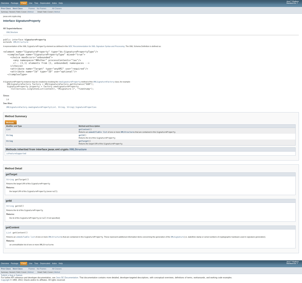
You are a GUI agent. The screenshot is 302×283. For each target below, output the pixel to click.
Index (54, 3)
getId (81, 135)
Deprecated (45, 3)
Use (30, 3)
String (9, 135)
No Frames (41, 8)
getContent (84, 129)
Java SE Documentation (67, 277)
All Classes (57, 8)
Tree (36, 3)
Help (61, 3)
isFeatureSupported (16, 153)
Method (31, 12)
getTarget (84, 141)
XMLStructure (12, 32)
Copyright (5, 280)
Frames (31, 8)
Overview (5, 3)
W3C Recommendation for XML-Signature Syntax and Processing (96, 46)
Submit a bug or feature (11, 275)
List (8, 129)
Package (14, 3)
